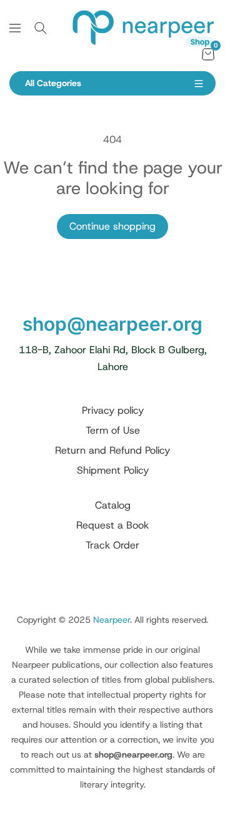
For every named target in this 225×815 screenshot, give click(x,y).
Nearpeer (111, 619)
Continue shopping (112, 226)
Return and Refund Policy (112, 450)
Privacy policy (113, 410)
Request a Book (112, 525)
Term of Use (113, 430)
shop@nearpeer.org (112, 324)
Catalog (113, 505)
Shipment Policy (113, 470)
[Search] (40, 28)
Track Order (112, 545)
